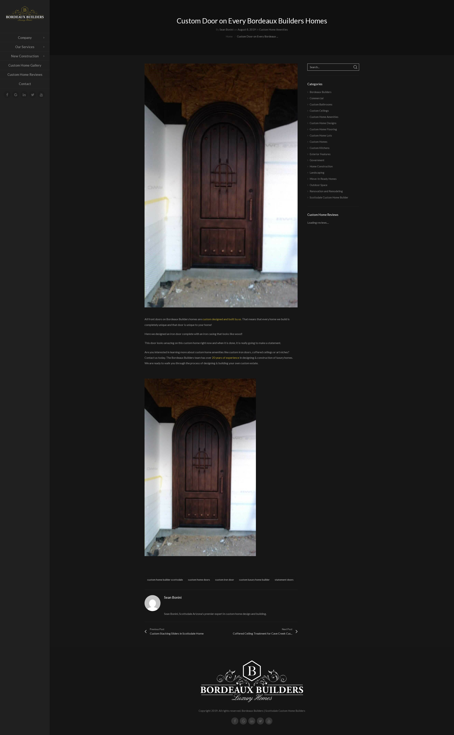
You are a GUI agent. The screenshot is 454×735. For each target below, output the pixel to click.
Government (317, 160)
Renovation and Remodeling (326, 191)
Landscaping (317, 172)
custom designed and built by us (221, 319)
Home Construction (321, 166)
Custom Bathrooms (321, 104)
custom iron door (224, 579)
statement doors (284, 579)
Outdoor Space (318, 185)
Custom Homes (318, 141)
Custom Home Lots (321, 135)
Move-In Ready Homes (323, 178)
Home (229, 36)
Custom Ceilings (319, 110)
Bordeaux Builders (320, 92)
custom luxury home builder (254, 579)
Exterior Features (320, 154)
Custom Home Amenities (273, 29)
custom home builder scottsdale (165, 579)
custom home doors (199, 579)
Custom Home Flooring (323, 129)
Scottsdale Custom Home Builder (329, 197)
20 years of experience (225, 357)
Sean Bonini (226, 29)
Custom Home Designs (323, 123)
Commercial (316, 98)
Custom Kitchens (320, 147)
